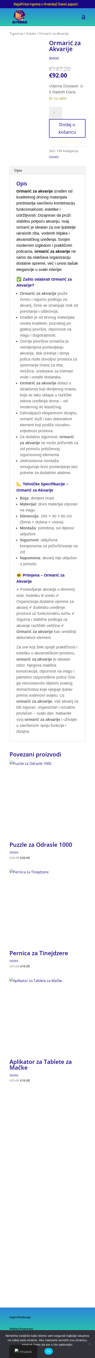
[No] (89, 1344)
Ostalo (31, 33)
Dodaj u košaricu (67, 128)
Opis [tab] (18, 170)
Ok (49, 1351)
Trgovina (16, 33)
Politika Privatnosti (21, 1329)
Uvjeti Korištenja (20, 1317)
